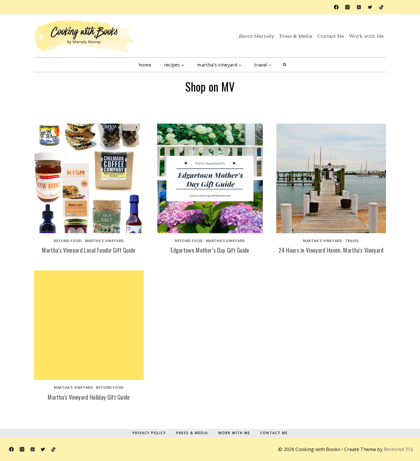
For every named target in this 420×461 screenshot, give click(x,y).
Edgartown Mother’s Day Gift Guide (210, 250)
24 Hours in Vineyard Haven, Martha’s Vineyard (331, 250)
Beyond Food (68, 240)
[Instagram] (347, 7)
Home (145, 65)
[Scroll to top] (401, 430)
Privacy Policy (149, 432)
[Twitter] (370, 7)
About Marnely (256, 36)
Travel (352, 240)
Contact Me (330, 36)
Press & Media (295, 36)
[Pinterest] (358, 7)
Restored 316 (398, 449)
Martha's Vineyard (104, 240)
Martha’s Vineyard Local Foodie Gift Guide (88, 250)
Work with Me (366, 36)
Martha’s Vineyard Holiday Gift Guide (89, 397)
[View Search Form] (284, 64)
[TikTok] (381, 7)
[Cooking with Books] (84, 36)
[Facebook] (336, 7)
